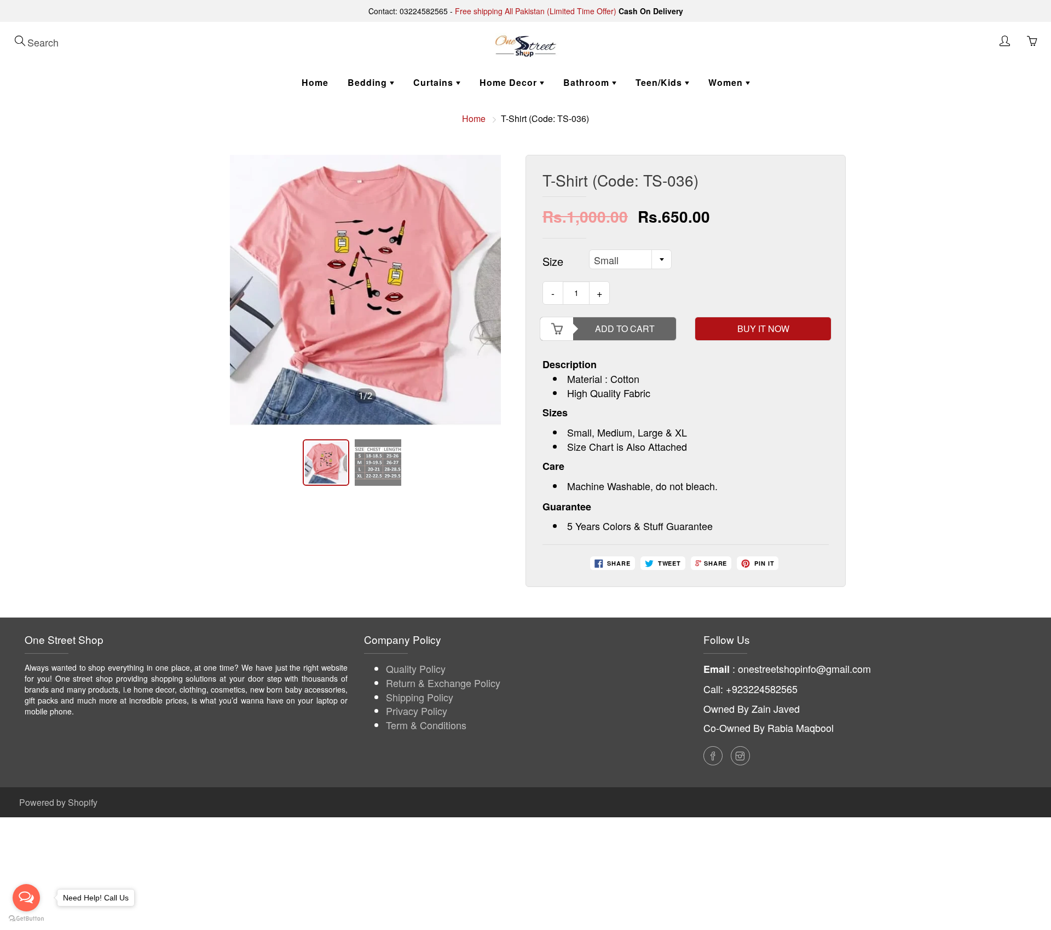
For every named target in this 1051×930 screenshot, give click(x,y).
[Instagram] (740, 755)
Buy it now (763, 328)
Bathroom (587, 82)
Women (727, 82)
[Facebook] (713, 755)
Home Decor (510, 82)
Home (315, 82)
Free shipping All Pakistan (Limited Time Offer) (535, 10)
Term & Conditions (426, 725)
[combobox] (630, 259)
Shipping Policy (419, 697)
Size (552, 261)
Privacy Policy (416, 711)
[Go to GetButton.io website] (26, 918)
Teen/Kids (660, 82)
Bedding (369, 82)
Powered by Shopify (58, 802)
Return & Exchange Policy (443, 683)
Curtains (434, 82)
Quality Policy (416, 668)
